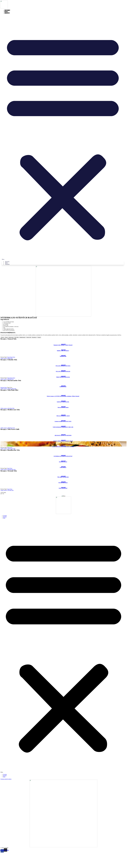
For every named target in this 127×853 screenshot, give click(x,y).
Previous (2, 387)
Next (14, 357)
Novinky (5, 515)
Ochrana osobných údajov (6, 779)
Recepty (7, 13)
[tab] (2, 337)
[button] (63, 137)
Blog (4, 518)
